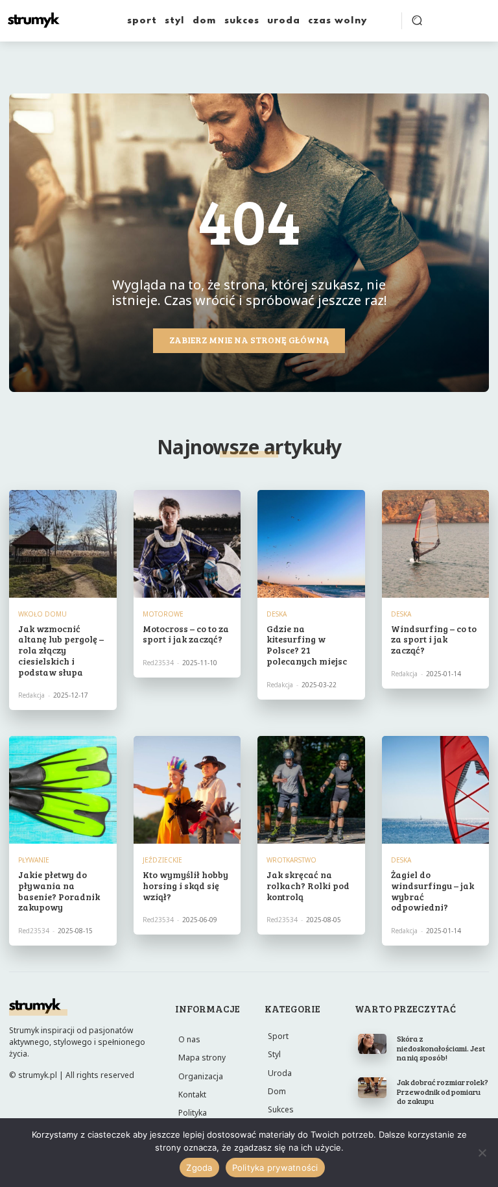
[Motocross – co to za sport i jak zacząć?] (187, 544)
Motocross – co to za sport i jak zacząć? (186, 634)
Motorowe (163, 614)
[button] (417, 20)
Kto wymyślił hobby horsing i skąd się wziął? (185, 885)
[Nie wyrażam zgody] (481, 1152)
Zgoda (199, 1167)
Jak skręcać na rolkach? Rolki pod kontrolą (308, 885)
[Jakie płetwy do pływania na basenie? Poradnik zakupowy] (63, 790)
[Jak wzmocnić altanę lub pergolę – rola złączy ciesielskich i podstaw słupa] (63, 544)
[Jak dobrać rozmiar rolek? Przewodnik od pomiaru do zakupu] (372, 1087)
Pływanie (33, 860)
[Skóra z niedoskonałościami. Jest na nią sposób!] (372, 1044)
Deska (277, 614)
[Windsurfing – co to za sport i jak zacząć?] (436, 544)
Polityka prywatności (275, 1167)
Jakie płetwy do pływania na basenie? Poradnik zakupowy (59, 890)
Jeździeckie (162, 860)
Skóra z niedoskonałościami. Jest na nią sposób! (441, 1047)
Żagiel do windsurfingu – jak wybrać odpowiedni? (432, 890)
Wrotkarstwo (291, 860)
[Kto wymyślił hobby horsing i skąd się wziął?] (187, 790)
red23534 (158, 662)
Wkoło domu (42, 614)
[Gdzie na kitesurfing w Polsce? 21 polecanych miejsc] (311, 544)
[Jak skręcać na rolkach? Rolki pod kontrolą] (311, 790)
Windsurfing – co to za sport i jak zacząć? (434, 639)
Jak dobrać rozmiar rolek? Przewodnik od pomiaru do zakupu (442, 1091)
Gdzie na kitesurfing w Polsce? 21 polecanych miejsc (307, 644)
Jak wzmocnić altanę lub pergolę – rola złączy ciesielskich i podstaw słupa (61, 650)
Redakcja (31, 695)
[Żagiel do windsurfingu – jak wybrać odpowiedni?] (436, 790)
